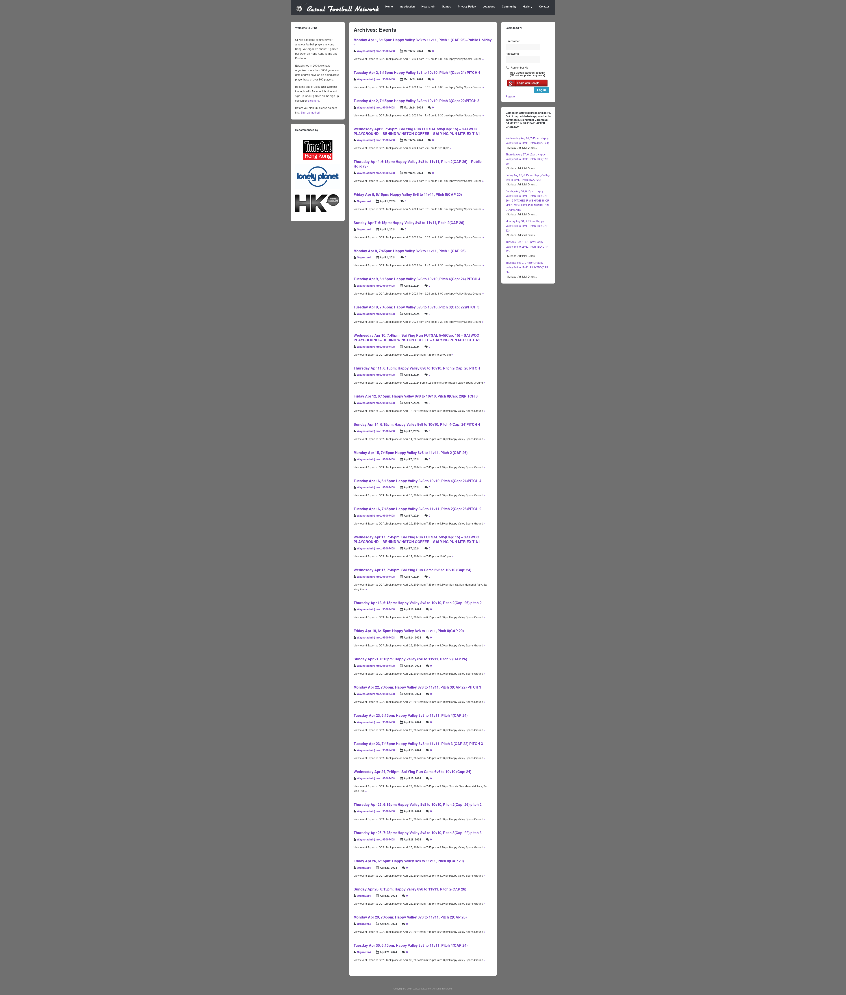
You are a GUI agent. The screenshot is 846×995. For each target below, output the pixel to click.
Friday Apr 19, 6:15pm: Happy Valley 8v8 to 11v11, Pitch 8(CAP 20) (409, 630)
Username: (513, 41)
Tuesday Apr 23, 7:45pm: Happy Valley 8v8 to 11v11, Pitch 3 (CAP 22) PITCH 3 (418, 743)
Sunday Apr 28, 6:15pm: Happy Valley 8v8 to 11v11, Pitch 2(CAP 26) (410, 889)
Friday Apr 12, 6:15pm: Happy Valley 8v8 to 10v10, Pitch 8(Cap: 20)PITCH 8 (416, 396)
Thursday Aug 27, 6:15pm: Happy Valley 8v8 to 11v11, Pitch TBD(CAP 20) (527, 159)
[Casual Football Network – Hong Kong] (337, 11)
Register (511, 96)
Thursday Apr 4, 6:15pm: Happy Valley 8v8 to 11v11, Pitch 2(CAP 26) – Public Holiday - (418, 164)
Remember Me (520, 67)
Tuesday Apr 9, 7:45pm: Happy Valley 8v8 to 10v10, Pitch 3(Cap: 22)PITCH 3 (416, 307)
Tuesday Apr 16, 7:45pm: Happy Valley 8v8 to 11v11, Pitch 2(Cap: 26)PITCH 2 (417, 508)
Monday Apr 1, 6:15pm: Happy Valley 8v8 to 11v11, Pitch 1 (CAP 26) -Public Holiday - (423, 42)
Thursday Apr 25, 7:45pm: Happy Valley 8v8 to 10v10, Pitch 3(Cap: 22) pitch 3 (418, 832)
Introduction (407, 6)
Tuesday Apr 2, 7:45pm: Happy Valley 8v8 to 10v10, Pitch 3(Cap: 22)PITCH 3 (416, 100)
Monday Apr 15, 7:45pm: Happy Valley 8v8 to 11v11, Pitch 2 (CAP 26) (411, 452)
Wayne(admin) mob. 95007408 (376, 51)
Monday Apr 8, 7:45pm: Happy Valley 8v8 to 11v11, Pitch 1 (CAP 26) (410, 250)
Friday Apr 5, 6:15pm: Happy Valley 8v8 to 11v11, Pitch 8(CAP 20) (408, 194)
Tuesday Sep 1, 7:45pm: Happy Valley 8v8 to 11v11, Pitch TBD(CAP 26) (527, 267)
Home (389, 6)
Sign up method (310, 112)
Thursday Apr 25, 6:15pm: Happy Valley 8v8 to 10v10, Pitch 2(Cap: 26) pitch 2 (418, 804)
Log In (541, 90)
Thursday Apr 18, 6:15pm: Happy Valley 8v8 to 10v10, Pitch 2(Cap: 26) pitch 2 (418, 602)
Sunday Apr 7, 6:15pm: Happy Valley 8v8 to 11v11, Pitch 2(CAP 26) (409, 222)
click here (313, 100)
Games (446, 6)
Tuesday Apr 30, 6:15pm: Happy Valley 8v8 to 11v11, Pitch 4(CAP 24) (411, 945)
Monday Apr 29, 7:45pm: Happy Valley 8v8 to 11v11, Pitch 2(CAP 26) (410, 917)
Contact (544, 6)
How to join (428, 6)
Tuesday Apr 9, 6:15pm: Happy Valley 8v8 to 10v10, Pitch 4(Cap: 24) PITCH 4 (417, 278)
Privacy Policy (467, 6)
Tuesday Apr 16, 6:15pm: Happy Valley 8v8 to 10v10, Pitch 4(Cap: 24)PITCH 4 (417, 480)
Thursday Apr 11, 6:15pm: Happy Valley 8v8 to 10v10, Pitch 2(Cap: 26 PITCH (417, 368)
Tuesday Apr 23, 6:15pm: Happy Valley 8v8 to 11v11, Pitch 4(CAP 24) (411, 715)
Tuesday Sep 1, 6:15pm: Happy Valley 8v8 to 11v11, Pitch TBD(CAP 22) (527, 247)
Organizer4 (364, 201)
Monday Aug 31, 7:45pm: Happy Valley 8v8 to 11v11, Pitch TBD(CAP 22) (527, 226)
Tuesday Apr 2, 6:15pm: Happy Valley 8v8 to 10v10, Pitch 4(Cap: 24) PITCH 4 (417, 72)
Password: (512, 53)
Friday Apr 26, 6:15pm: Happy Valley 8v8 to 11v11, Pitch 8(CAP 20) (409, 860)
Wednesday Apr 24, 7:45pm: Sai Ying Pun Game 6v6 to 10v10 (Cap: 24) (412, 771)
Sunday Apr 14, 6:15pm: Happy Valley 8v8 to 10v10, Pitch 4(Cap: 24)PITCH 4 (417, 424)
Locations (489, 6)
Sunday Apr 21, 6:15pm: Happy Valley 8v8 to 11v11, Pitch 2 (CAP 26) (410, 658)
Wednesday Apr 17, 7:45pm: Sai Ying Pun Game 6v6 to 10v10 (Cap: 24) (412, 569)
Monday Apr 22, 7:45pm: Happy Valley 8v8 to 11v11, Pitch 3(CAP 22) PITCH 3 (417, 687)
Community (509, 6)
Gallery (527, 6)
